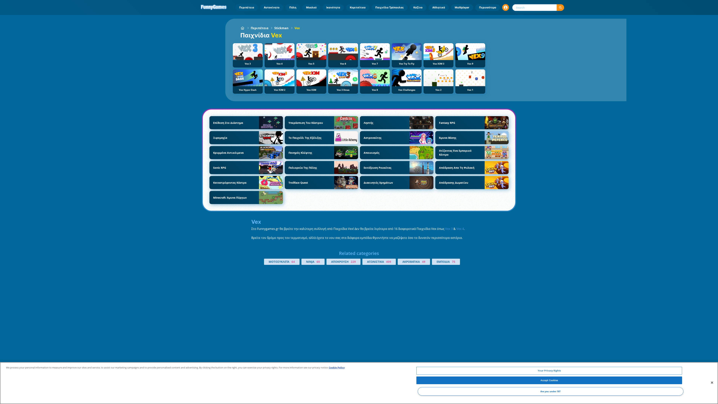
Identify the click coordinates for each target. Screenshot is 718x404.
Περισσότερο (487, 7)
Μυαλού (311, 7)
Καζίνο (418, 7)
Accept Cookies (549, 380)
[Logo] (214, 7)
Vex (297, 28)
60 (318, 262)
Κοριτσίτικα (358, 7)
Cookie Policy (337, 367)
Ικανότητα (333, 7)
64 (293, 262)
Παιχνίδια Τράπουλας (389, 7)
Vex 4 (460, 229)
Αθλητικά (438, 7)
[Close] (712, 383)
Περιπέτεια (246, 7)
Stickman (281, 28)
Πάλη (292, 7)
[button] (505, 7)
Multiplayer (462, 7)
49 (423, 262)
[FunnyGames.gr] (242, 28)
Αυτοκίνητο (272, 7)
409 (388, 262)
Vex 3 (449, 229)
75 (453, 262)
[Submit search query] (560, 7)
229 (353, 262)
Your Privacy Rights (549, 370)
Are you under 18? (550, 391)
